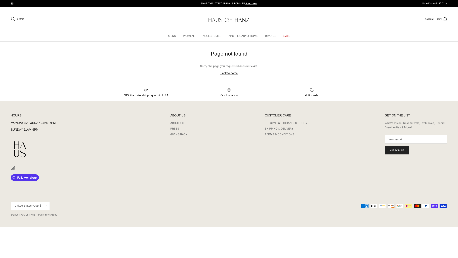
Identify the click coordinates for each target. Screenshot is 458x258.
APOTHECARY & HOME (243, 36)
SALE (286, 36)
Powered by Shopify (47, 214)
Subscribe (396, 150)
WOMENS (189, 36)
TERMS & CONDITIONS (279, 134)
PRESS (174, 128)
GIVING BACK (178, 134)
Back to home (229, 73)
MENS (172, 36)
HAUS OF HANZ (27, 214)
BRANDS (270, 36)
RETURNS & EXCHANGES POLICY (286, 123)
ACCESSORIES (212, 36)
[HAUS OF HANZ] (229, 19)
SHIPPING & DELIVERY (279, 128)
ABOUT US (177, 123)
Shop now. (251, 3)
